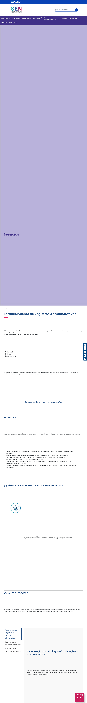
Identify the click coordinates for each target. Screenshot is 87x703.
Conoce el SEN (9, 19)
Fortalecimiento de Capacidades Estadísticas (49, 18)
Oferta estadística (33, 19)
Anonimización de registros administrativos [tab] (13, 650)
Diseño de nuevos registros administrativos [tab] (13, 643)
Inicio (2, 19)
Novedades (12, 22)
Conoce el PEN (20, 19)
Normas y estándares (69, 19)
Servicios (4, 22)
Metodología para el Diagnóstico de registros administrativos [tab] (11, 634)
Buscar (77, 10)
